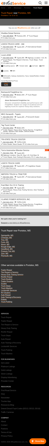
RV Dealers (5, 293)
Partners (4, 429)
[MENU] (46, 3)
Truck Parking (6, 302)
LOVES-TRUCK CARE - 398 (12, 44)
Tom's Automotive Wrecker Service (15, 150)
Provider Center (7, 381)
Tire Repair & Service (9, 272)
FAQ (3, 394)
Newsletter (5, 398)
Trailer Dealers (7, 281)
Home (3, 8)
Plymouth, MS (6, 256)
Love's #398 (6, 55)
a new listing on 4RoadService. (15, 223)
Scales (4, 284)
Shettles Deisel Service (10, 33)
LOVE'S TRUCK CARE (10, 163)
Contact (4, 425)
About (3, 421)
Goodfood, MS (7, 249)
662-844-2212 (8, 202)
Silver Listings (6, 374)
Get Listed (5, 363)
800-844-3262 (8, 95)
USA (9, 8)
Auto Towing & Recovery (11, 297)
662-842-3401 (8, 177)
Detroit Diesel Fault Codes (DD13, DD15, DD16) (20, 409)
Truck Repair (6, 317)
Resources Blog (7, 405)
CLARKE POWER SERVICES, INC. (15, 199)
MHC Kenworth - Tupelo (11, 114)
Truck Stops (6, 286)
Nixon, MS (5, 244)
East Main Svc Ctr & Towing (12, 185)
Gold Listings (6, 370)
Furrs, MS (5, 242)
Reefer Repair (6, 277)
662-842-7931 (8, 153)
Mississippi (17, 8)
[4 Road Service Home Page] (13, 3)
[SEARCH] (40, 3)
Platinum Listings (8, 367)
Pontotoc (27, 8)
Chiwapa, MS (6, 238)
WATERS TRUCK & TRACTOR (14, 174)
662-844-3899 (8, 188)
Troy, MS (4, 240)
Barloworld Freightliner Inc (11, 92)
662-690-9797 (8, 117)
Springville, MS (7, 235)
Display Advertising (9, 377)
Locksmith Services (9, 290)
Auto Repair (6, 295)
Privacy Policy (7, 436)
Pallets (4, 299)
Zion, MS (4, 253)
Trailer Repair (6, 270)
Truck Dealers (6, 279)
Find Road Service (8, 390)
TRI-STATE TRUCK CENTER (13, 139)
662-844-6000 (8, 142)
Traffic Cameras (7, 412)
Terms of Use (6, 432)
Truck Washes (6, 288)
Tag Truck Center (8, 125)
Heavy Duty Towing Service (12, 275)
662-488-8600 (8, 36)
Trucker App (6, 401)
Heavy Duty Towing (9, 328)
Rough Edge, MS (8, 247)
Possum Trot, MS (8, 251)
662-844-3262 (8, 128)
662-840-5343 (8, 47)
